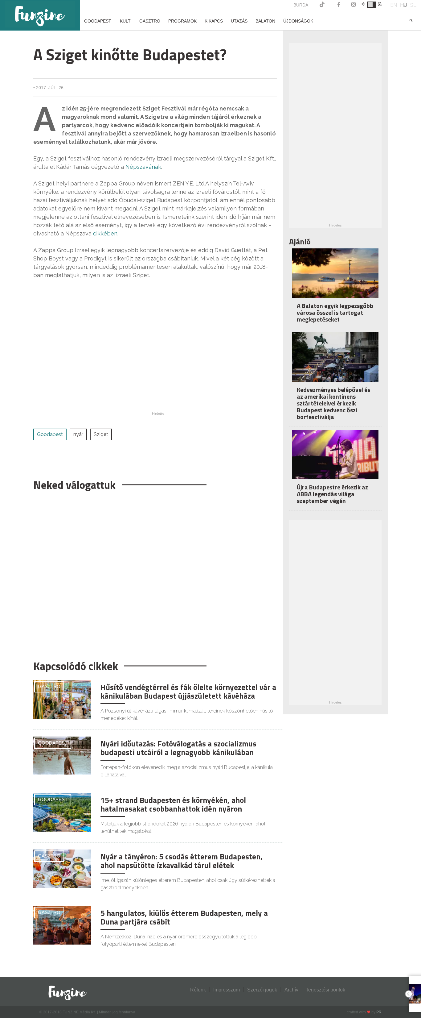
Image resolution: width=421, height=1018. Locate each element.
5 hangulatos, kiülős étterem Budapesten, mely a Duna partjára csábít (184, 917)
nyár (78, 434)
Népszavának (143, 167)
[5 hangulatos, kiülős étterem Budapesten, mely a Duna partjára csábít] (62, 925)
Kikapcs (214, 21)
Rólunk (198, 989)
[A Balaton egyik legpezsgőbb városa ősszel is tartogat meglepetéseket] (335, 277)
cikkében (105, 233)
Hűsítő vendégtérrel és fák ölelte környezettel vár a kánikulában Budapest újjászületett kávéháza (188, 691)
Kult (125, 21)
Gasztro (149, 21)
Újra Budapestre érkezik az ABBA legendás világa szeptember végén (332, 493)
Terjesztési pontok (325, 989)
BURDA (300, 4)
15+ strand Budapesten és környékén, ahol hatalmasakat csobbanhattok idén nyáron (173, 804)
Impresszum (226, 989)
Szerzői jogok (262, 989)
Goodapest (97, 21)
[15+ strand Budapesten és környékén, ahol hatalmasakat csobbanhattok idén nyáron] (62, 812)
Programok (182, 21)
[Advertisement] (155, 572)
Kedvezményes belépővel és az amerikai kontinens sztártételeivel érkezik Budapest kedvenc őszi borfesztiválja (333, 403)
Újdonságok (298, 21)
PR (379, 1012)
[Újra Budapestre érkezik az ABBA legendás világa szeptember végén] (335, 459)
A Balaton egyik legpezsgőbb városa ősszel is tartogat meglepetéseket (335, 312)
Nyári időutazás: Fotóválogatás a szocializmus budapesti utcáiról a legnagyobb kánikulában (178, 748)
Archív (291, 989)
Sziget (101, 434)
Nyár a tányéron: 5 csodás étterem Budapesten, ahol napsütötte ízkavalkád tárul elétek (181, 861)
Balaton (265, 21)
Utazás (239, 21)
